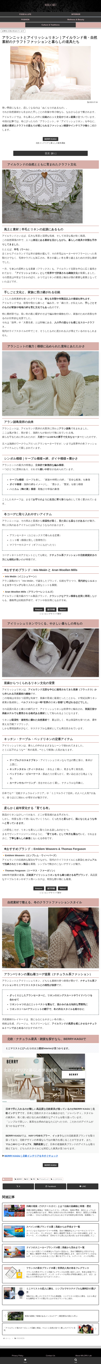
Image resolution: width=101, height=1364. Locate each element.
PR (34, 1179)
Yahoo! (63, 609)
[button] (93, 744)
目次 (47, 153)
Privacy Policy (17, 1356)
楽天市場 (51, 609)
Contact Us (50, 1356)
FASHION (8, 1179)
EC (27, 1179)
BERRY (19, 1179)
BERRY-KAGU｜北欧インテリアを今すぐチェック (31, 1156)
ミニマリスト (57, 1179)
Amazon (38, 609)
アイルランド (44, 1179)
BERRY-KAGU (50, 139)
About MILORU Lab (83, 1356)
